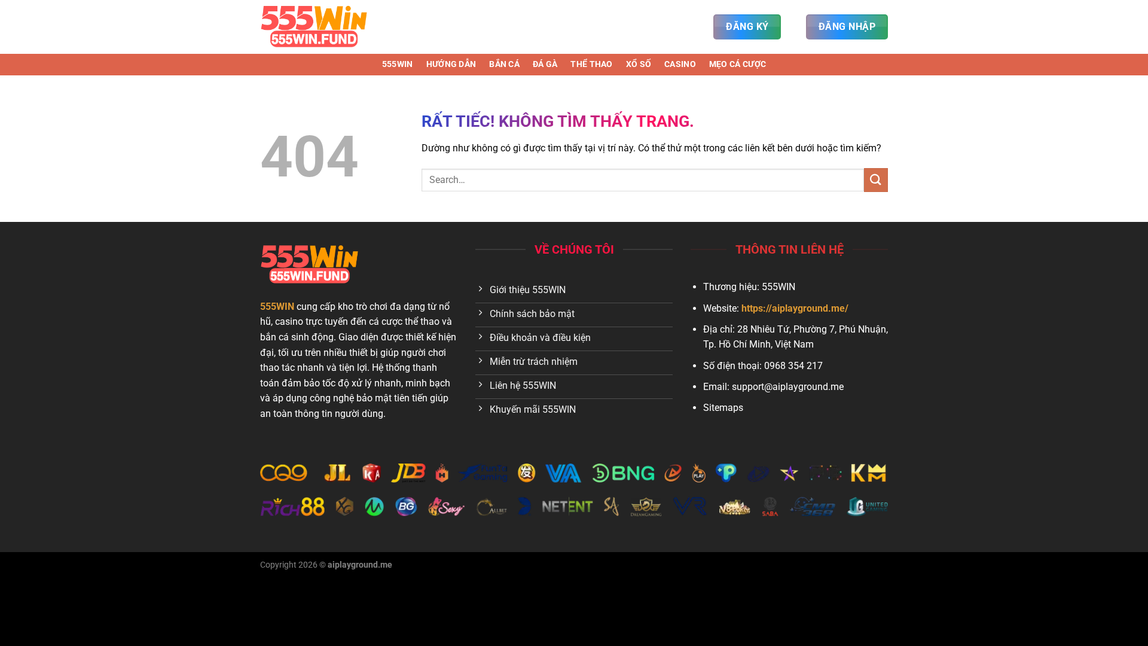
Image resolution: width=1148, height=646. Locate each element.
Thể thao (591, 64)
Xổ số (638, 64)
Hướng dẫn (451, 64)
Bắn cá (504, 64)
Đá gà (545, 64)
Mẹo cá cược (737, 64)
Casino (680, 64)
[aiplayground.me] (320, 27)
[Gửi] (876, 179)
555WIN (397, 64)
